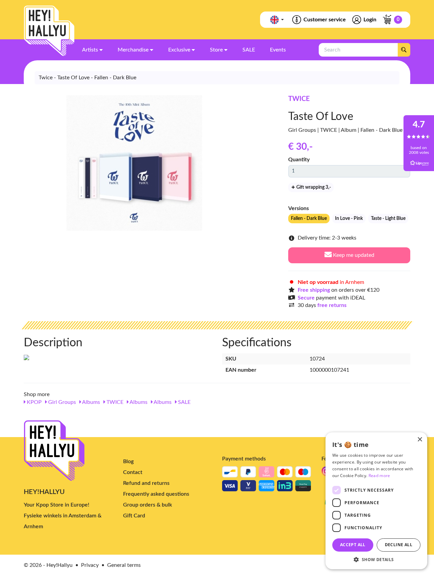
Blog (128, 461)
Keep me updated (353, 255)
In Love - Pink (349, 218)
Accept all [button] (353, 545)
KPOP (33, 402)
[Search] (403, 50)
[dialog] (376, 500)
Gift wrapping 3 (313, 187)
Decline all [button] (398, 545)
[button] (376, 559)
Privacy (90, 565)
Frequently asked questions (156, 494)
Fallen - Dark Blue (309, 218)
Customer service (324, 19)
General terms (124, 565)
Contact (132, 472)
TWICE (299, 99)
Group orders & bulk (147, 505)
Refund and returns (146, 483)
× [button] (419, 439)
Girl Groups (61, 402)
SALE (184, 402)
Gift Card (134, 515)
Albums (90, 402)
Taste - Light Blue (388, 218)
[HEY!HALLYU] (49, 30)
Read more (379, 475)
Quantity (299, 159)
